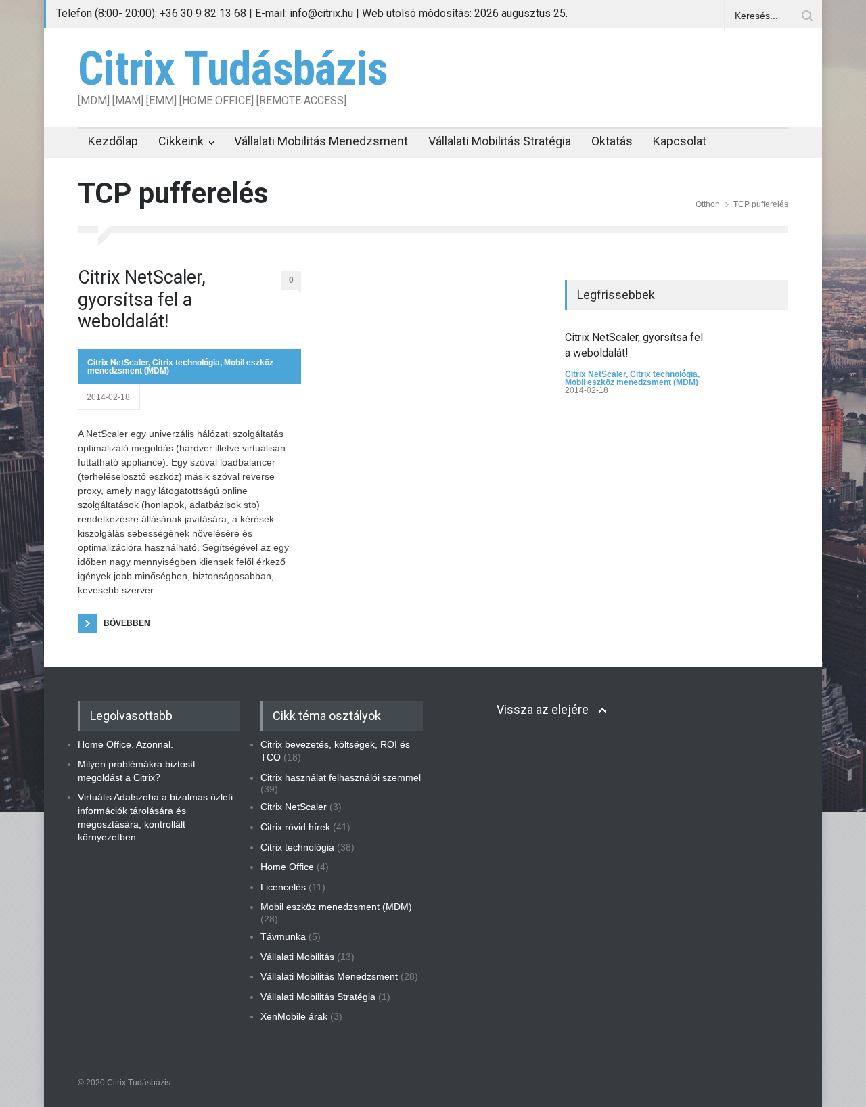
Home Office (287, 866)
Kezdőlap (113, 141)
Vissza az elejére (543, 709)
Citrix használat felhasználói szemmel (340, 777)
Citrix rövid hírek (295, 826)
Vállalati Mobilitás (297, 956)
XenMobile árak (293, 1016)
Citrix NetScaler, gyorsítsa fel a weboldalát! (142, 299)
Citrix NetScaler (117, 362)
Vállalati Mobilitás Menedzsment (321, 141)
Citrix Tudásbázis (233, 69)
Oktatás (612, 141)
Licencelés (283, 887)
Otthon (708, 204)
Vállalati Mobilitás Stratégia (499, 141)
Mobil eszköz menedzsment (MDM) (631, 382)
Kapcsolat (679, 141)
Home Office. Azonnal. (125, 744)
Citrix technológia (186, 362)
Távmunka (283, 936)
